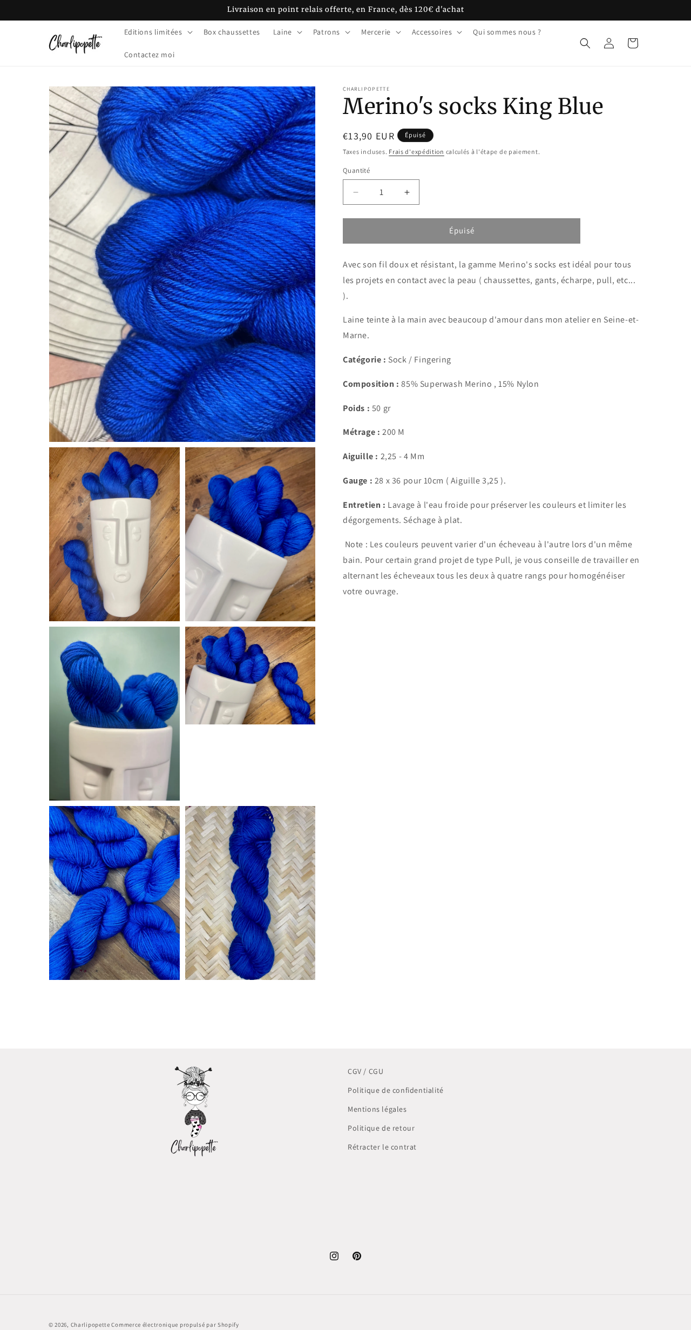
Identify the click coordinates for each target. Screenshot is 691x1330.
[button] (157, 32)
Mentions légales (377, 1109)
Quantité (356, 171)
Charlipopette (90, 1324)
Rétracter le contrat (382, 1147)
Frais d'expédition (416, 151)
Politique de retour (381, 1128)
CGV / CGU (365, 1071)
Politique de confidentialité (396, 1090)
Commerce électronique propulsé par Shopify (175, 1324)
